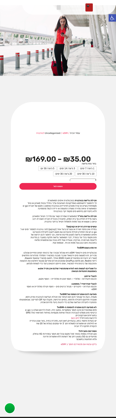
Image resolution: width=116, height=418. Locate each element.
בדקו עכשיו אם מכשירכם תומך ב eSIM (79, 344)
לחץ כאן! (75, 318)
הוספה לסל (58, 186)
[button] (59, 7)
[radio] (87, 168)
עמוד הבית (75, 133)
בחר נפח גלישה (89, 163)
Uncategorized (52, 133)
